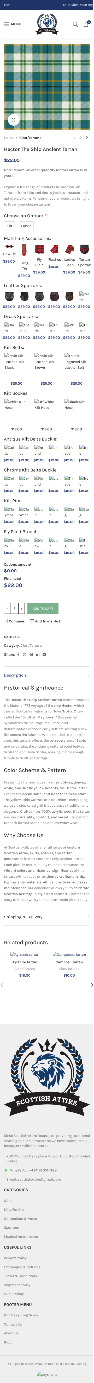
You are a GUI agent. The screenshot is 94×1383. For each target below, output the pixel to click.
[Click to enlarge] (14, 120)
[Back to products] (81, 138)
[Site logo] (47, 24)
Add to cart (43, 608)
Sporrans (11, 1227)
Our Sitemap (14, 1294)
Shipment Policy (17, 1285)
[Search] (75, 24)
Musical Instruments (21, 1236)
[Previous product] (74, 138)
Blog (7, 1342)
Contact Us (13, 1324)
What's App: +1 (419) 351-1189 (33, 1170)
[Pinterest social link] (31, 654)
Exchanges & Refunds (22, 1267)
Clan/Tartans (30, 138)
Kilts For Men (14, 1209)
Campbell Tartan (69, 962)
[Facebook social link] (18, 654)
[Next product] (87, 138)
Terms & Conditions (20, 1276)
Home (9, 138)
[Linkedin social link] (38, 654)
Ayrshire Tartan (24, 962)
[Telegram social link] (44, 654)
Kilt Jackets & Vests (20, 1218)
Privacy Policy (15, 1258)
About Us (11, 1333)
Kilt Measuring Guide (21, 1315)
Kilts (7, 1200)
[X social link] (24, 654)
